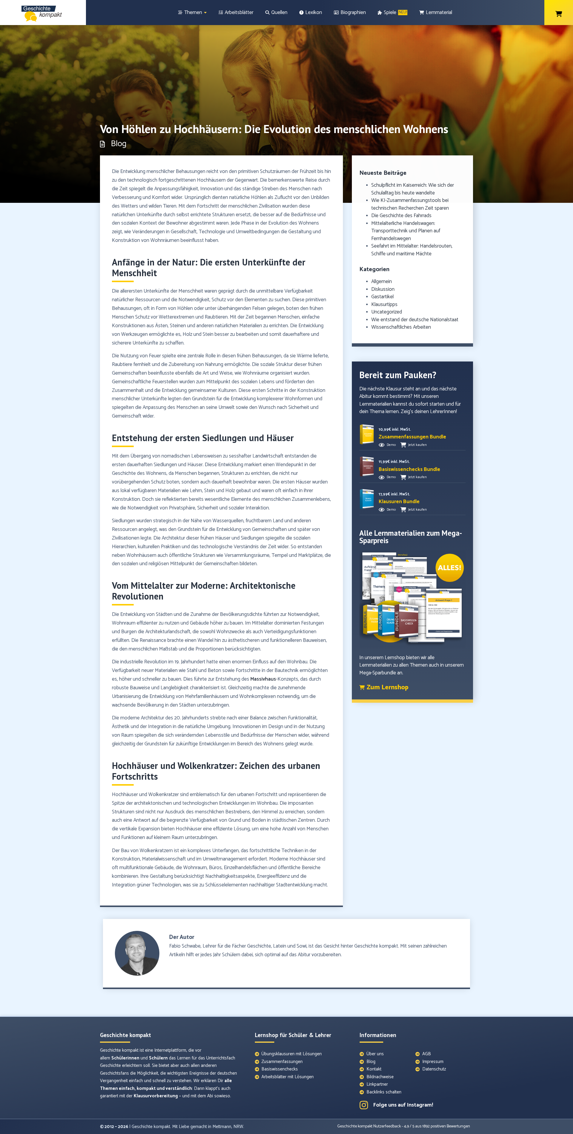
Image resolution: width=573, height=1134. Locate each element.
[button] (412, 437)
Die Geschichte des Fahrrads (401, 215)
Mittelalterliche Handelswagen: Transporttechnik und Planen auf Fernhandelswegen (405, 231)
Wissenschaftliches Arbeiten (401, 327)
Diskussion (383, 289)
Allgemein (381, 281)
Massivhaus (263, 679)
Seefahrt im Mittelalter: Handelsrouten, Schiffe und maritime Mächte (411, 250)
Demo (391, 445)
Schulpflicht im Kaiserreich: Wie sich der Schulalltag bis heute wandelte (412, 189)
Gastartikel (382, 297)
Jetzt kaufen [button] (417, 445)
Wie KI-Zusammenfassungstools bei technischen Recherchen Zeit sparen (410, 204)
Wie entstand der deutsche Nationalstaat (414, 320)
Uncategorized (386, 312)
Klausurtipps (384, 304)
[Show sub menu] (205, 12)
